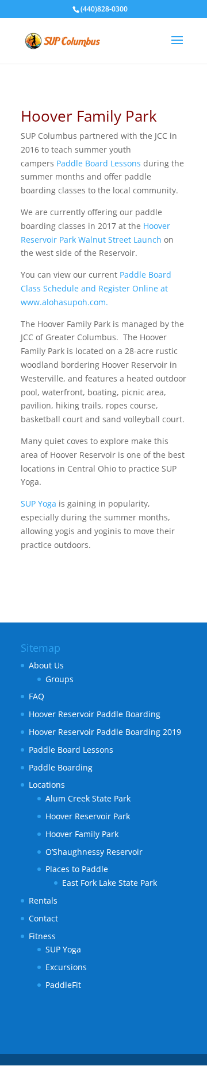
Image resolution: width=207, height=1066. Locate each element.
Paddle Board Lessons (98, 163)
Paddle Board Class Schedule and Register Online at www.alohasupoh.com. (96, 288)
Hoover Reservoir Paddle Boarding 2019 (105, 731)
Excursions (66, 967)
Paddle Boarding (61, 767)
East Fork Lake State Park (109, 882)
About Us (46, 665)
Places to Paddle (76, 868)
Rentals (43, 900)
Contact (43, 918)
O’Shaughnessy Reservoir (94, 851)
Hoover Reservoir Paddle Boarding (94, 714)
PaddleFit (63, 984)
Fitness (42, 936)
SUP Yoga (38, 503)
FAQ (36, 696)
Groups (59, 679)
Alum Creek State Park (88, 798)
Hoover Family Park (81, 833)
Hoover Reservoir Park (87, 816)
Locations (47, 784)
